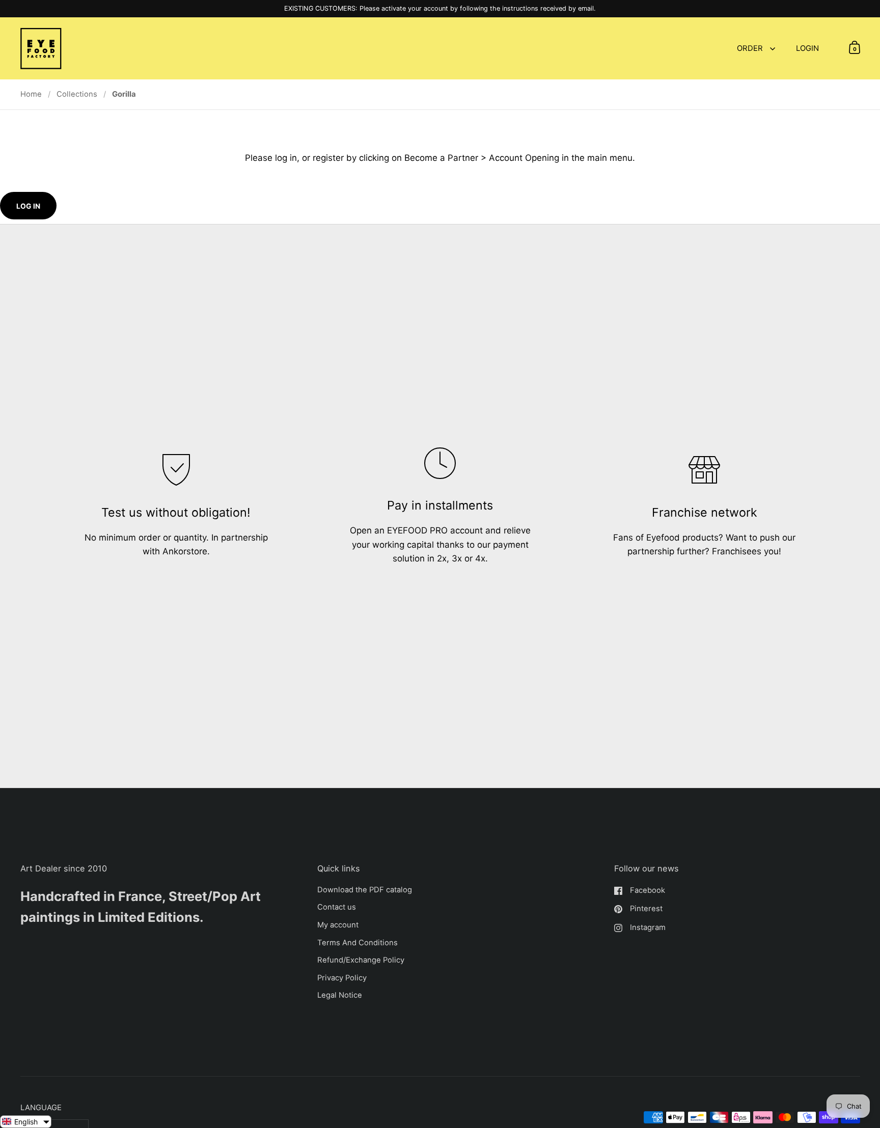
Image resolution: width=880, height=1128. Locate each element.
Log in (28, 206)
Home (31, 94)
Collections (77, 94)
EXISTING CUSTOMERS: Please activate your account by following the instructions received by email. (440, 8)
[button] (25, 1121)
